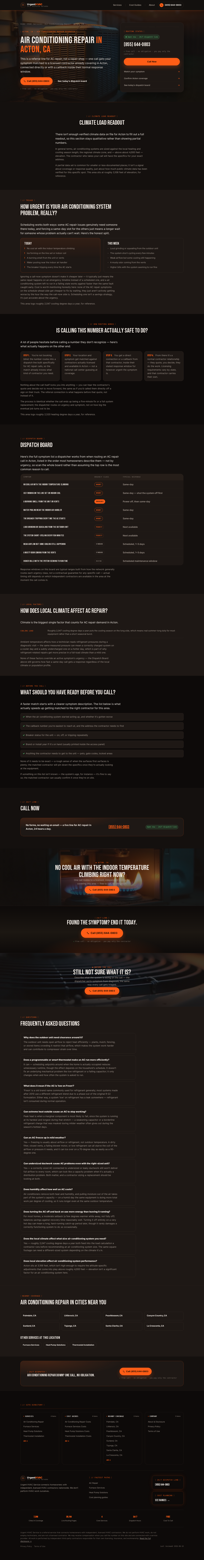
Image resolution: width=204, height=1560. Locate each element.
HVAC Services (34, 24)
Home (22, 24)
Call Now (152, 61)
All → (25, 1441)
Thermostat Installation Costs (78, 1436)
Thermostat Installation (83, 1345)
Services (117, 5)
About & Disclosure (156, 1422)
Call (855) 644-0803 (38, 81)
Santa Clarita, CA (114, 1326)
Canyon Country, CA (157, 1315)
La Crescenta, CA (155, 1326)
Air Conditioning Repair (58, 24)
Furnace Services (31, 1345)
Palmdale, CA (29, 1315)
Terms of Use (154, 1431)
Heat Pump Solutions (56, 1345)
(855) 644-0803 (137, 44)
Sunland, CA (29, 1326)
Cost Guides (135, 5)
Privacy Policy (154, 1426)
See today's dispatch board (72, 81)
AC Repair (93, 1483)
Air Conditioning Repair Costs (78, 1422)
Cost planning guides (98, 1497)
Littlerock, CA (71, 1315)
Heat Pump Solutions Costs (77, 1431)
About (152, 5)
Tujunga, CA (70, 1326)
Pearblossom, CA (114, 1315)
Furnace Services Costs (75, 1426)
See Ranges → (162, 1500)
